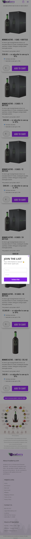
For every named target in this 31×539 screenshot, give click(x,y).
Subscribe (15, 279)
